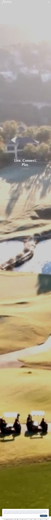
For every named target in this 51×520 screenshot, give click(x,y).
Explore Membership (25, 168)
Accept (43, 515)
